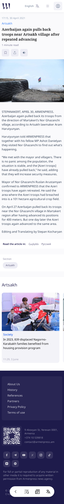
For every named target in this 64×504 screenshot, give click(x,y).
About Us (13, 384)
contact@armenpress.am (39, 442)
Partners (13, 401)
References (15, 395)
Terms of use (16, 412)
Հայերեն (34, 244)
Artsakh (10, 265)
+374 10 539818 (34, 437)
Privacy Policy (16, 407)
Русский (46, 244)
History (12, 390)
